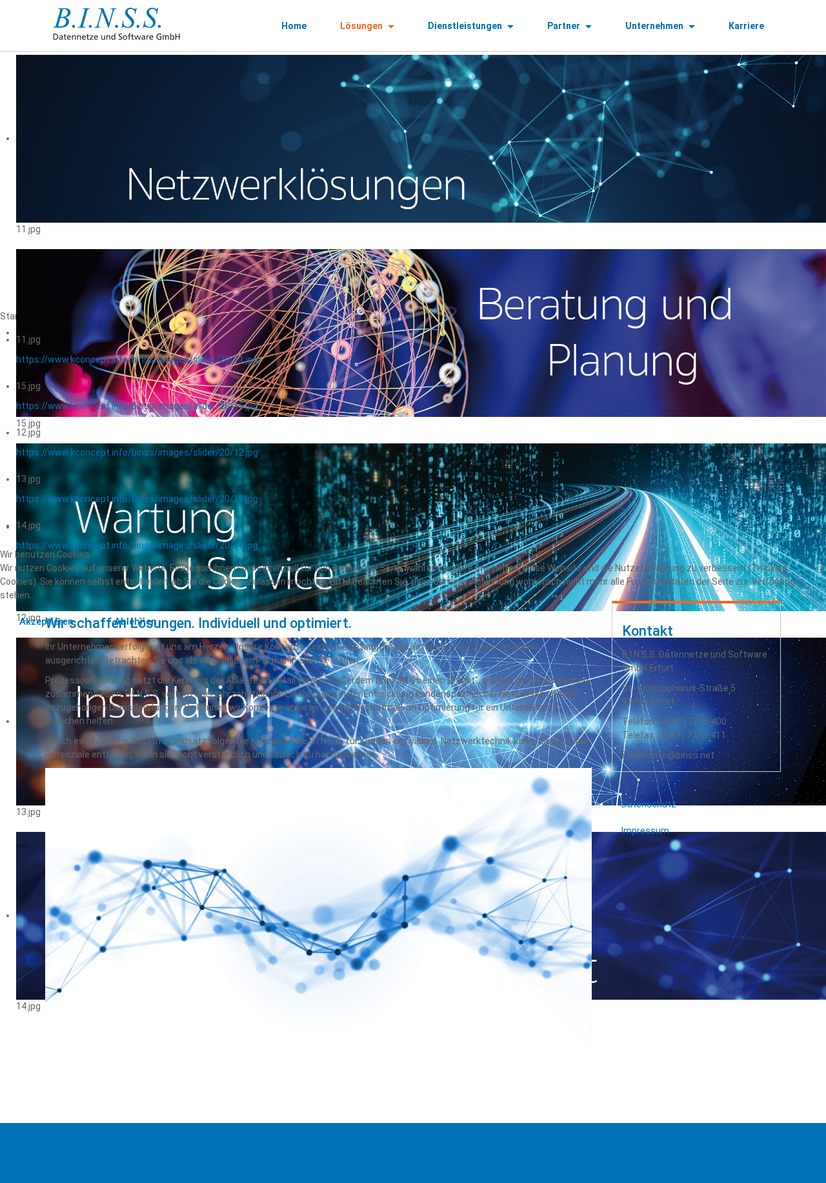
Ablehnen (135, 621)
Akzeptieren (46, 621)
